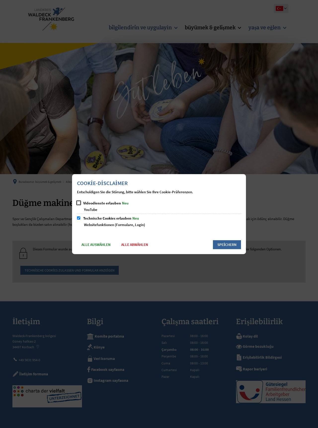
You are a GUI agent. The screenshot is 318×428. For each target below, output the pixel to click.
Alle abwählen (134, 244)
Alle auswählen (96, 244)
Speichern (227, 244)
